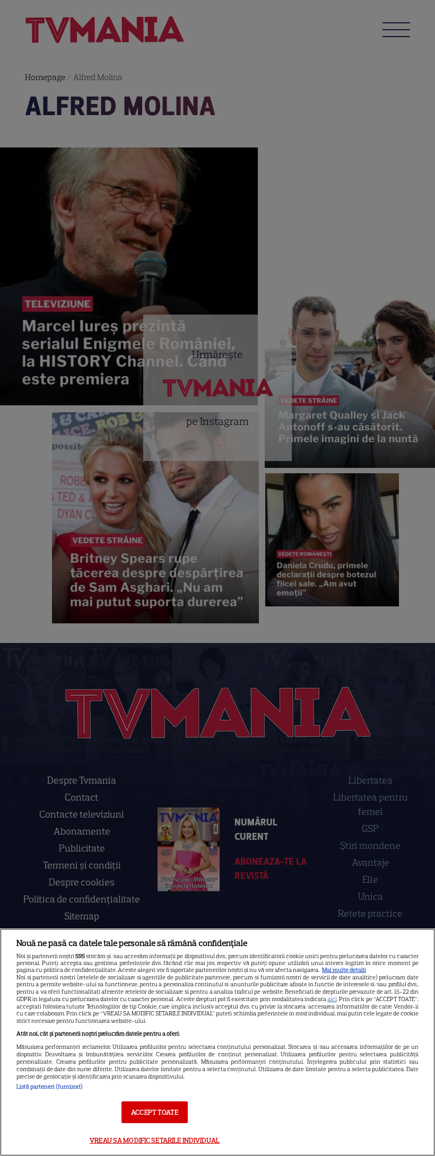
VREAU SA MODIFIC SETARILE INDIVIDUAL (155, 1140)
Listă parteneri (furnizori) (49, 1086)
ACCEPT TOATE (154, 1112)
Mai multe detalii (344, 970)
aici (332, 999)
